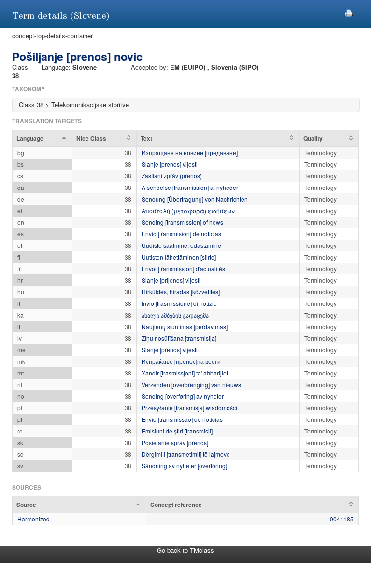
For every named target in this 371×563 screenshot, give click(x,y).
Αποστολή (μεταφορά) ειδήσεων (188, 210)
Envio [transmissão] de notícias (182, 419)
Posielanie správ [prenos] (175, 442)
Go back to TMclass (185, 550)
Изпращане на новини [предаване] (190, 152)
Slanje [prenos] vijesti (170, 164)
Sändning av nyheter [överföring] (184, 466)
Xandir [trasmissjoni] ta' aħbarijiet (185, 373)
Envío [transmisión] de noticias (181, 234)
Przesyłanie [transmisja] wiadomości (189, 408)
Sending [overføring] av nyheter (183, 396)
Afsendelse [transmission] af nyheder (190, 187)
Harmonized (33, 519)
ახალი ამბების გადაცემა (175, 315)
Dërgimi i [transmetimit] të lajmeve (186, 454)
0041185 (342, 519)
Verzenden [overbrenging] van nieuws (191, 384)
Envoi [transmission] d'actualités (183, 268)
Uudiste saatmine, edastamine (181, 245)
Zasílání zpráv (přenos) (172, 176)
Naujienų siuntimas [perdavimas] (185, 326)
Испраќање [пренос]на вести (181, 361)
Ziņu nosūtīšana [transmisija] (179, 338)
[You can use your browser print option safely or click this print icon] (349, 11)
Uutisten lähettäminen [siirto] (179, 257)
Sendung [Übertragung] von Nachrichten (195, 199)
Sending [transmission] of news (182, 222)
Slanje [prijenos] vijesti (171, 280)
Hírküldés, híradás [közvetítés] (181, 292)
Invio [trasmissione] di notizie (179, 303)
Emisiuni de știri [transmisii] (177, 431)
